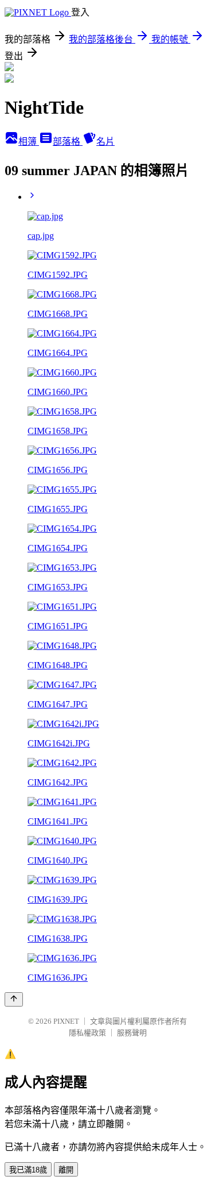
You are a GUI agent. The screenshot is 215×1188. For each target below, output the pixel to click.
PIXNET (66, 1021)
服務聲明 (132, 1032)
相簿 (28, 141)
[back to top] (14, 999)
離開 (65, 1170)
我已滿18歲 (28, 1170)
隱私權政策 (87, 1032)
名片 (105, 141)
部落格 (68, 141)
